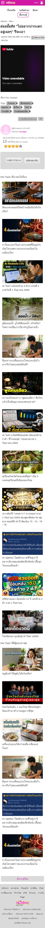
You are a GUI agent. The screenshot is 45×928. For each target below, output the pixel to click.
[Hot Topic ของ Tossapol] (5, 134)
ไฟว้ (27, 107)
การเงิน (41, 893)
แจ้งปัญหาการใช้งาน (29, 918)
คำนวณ (32, 893)
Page (22, 897)
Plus (11, 21)
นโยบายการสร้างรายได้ (24, 914)
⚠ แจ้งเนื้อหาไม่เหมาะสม (27, 119)
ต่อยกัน (5, 107)
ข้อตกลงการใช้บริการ (12, 909)
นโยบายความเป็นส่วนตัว (32, 909)
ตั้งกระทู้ (23, 15)
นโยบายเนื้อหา (7, 914)
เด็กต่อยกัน (25, 103)
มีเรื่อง (16, 107)
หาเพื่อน (33, 888)
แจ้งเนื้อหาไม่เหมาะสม (22, 923)
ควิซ (25, 893)
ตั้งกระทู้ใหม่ (22, 879)
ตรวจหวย (15, 888)
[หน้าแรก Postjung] (10, 2)
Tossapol (22, 132)
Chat (41, 888)
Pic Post (17, 893)
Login (14, 160)
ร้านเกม (11, 103)
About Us (39, 914)
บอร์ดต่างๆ (24, 10)
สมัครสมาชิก (32, 160)
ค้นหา (35, 10)
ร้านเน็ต (5, 111)
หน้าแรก (4, 21)
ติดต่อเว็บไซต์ (14, 918)
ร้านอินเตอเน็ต (21, 111)
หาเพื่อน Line (6, 893)
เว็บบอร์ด (11, 10)
